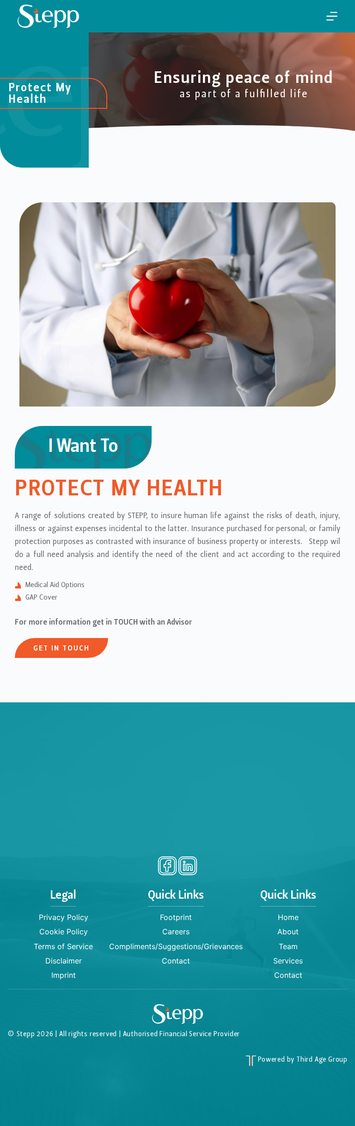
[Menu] (331, 16)
